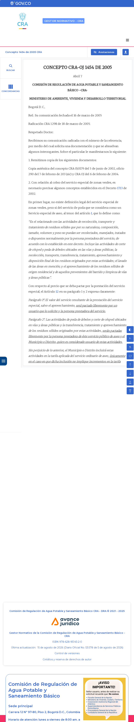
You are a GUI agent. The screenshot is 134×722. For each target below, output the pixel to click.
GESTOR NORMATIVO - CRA (63, 21)
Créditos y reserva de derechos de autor (67, 659)
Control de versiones (67, 653)
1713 (119, 188)
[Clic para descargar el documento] (125, 52)
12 (57, 291)
